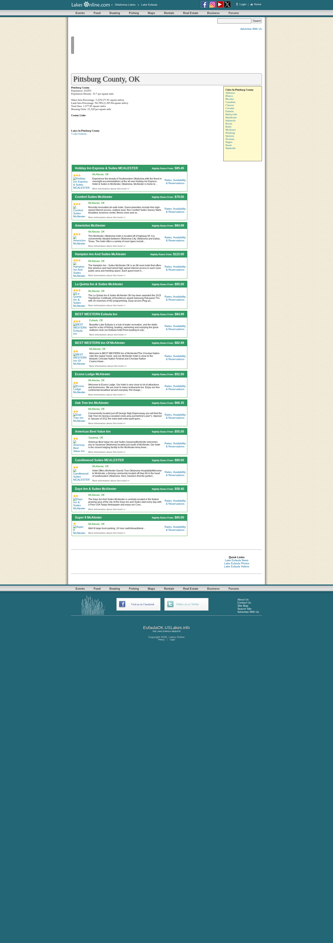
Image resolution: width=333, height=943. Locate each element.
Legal (172, 640)
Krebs (228, 126)
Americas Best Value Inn (93, 431)
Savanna (229, 139)
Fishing (134, 13)
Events (80, 13)
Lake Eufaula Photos (236, 563)
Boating (114, 13)
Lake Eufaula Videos (236, 566)
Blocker (229, 99)
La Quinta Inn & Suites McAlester (99, 284)
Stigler (228, 142)
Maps (151, 13)
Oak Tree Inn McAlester (92, 402)
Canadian (230, 102)
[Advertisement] (144, 45)
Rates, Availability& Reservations (175, 181)
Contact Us (244, 602)
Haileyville (231, 114)
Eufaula (229, 111)
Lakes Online (177, 637)
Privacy (161, 640)
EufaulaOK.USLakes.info (166, 627)
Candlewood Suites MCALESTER (99, 460)
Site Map (242, 605)
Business (213, 13)
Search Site (244, 608)
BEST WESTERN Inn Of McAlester (100, 342)
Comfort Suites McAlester (93, 196)
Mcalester (230, 129)
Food (97, 13)
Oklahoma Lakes (125, 4)
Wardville (230, 148)
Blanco (229, 95)
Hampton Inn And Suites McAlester (100, 254)
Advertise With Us (251, 28)
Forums (234, 13)
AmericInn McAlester (90, 225)
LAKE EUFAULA (164, 631)
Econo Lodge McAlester (92, 374)
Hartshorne (231, 117)
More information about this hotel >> (111, 189)
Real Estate (190, 13)
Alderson (230, 92)
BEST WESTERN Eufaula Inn (96, 314)
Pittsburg (230, 132)
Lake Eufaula (149, 4)
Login (243, 4)
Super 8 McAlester (88, 517)
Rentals (169, 13)
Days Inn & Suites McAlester (95, 488)
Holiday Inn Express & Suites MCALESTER (106, 168)
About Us (243, 599)
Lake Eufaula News (236, 560)
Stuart (228, 145)
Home (257, 4)
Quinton (229, 135)
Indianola (230, 120)
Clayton (229, 105)
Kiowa (228, 123)
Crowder (229, 108)
